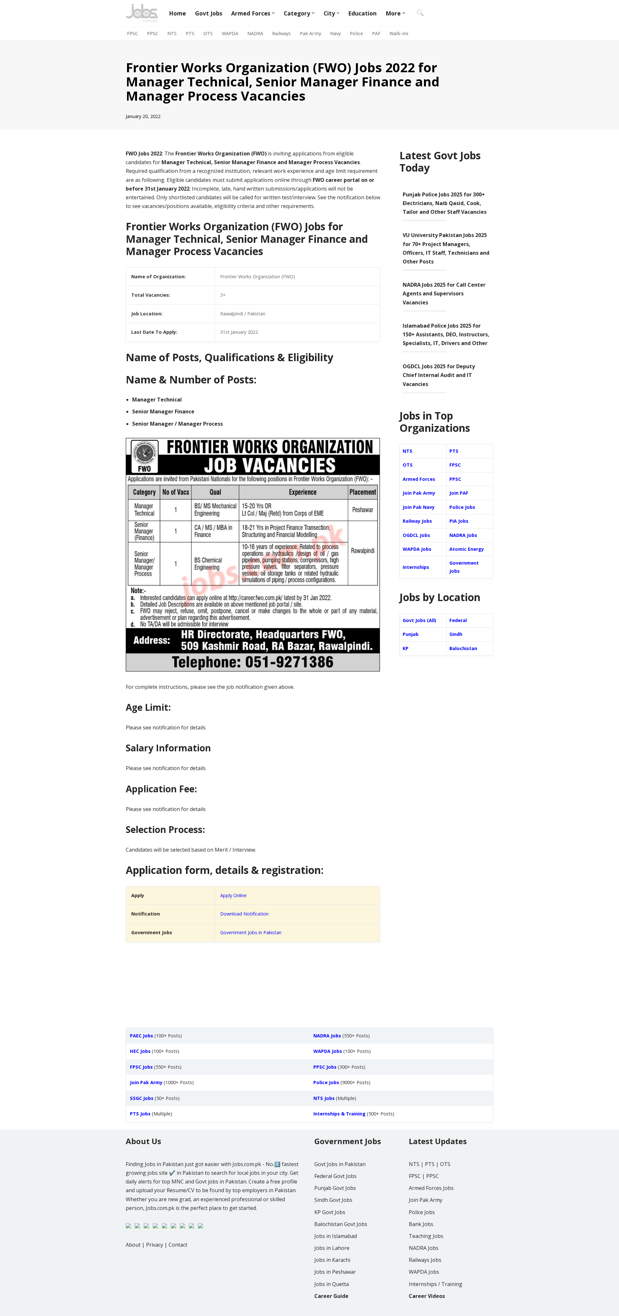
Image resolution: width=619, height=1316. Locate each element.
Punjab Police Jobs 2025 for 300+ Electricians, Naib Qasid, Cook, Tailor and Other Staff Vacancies (444, 203)
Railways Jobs (425, 1259)
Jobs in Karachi (332, 1259)
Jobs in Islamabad (335, 1236)
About (133, 1244)
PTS (190, 33)
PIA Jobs (458, 521)
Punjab (410, 634)
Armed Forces (419, 479)
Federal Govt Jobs (335, 1176)
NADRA (255, 33)
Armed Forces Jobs (431, 1188)
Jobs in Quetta (331, 1284)
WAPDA (230, 33)
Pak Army (310, 33)
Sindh (455, 634)
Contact (178, 1244)
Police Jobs (462, 507)
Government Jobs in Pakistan (250, 932)
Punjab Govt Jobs (335, 1188)
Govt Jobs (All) (419, 620)
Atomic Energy (466, 549)
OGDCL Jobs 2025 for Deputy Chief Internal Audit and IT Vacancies (439, 375)
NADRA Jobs (463, 535)
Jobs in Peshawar (335, 1271)
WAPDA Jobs (417, 549)
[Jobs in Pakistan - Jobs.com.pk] (142, 13)
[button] (273, 13)
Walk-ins (398, 33)
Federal (458, 620)
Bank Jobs (421, 1224)
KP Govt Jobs (329, 1212)
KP (405, 648)
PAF (376, 33)
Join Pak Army (419, 493)
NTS (172, 33)
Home (177, 13)
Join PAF (458, 493)
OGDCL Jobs (416, 535)
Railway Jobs (417, 521)
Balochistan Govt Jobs (340, 1224)
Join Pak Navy (419, 507)
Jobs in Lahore (331, 1248)
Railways (281, 33)
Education (362, 13)
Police (356, 33)
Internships (416, 567)
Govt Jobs (208, 13)
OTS (208, 33)
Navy (335, 33)
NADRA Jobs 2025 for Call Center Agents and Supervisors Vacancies (444, 293)
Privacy (154, 1244)
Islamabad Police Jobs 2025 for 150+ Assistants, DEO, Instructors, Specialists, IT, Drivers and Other (446, 334)
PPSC (152, 33)
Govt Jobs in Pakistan (340, 1164)
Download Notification (244, 914)
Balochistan (463, 648)
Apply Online (233, 895)
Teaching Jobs (426, 1236)
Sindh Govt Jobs (333, 1199)
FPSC (132, 33)
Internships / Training (435, 1284)
